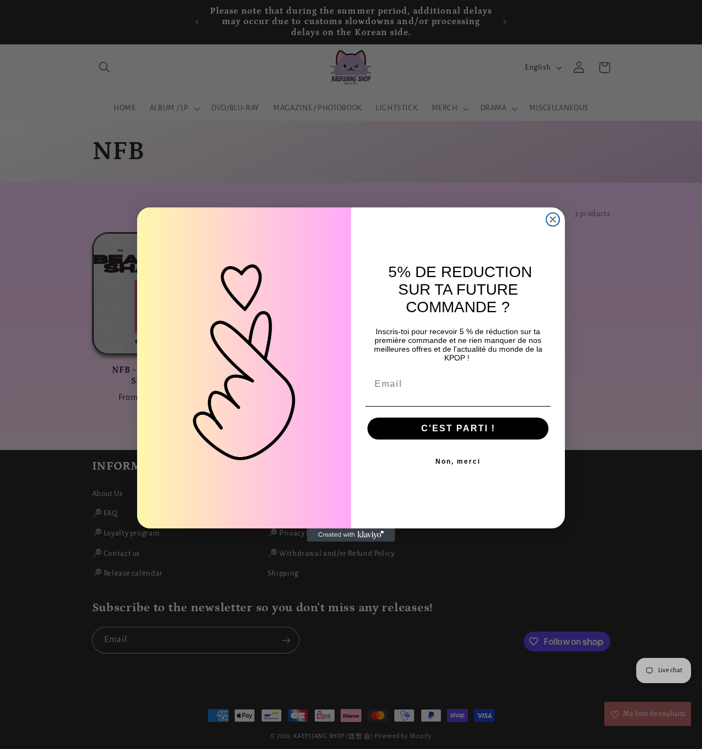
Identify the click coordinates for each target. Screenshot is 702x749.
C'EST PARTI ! (458, 428)
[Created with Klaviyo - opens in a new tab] (351, 535)
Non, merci (457, 461)
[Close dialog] (552, 219)
